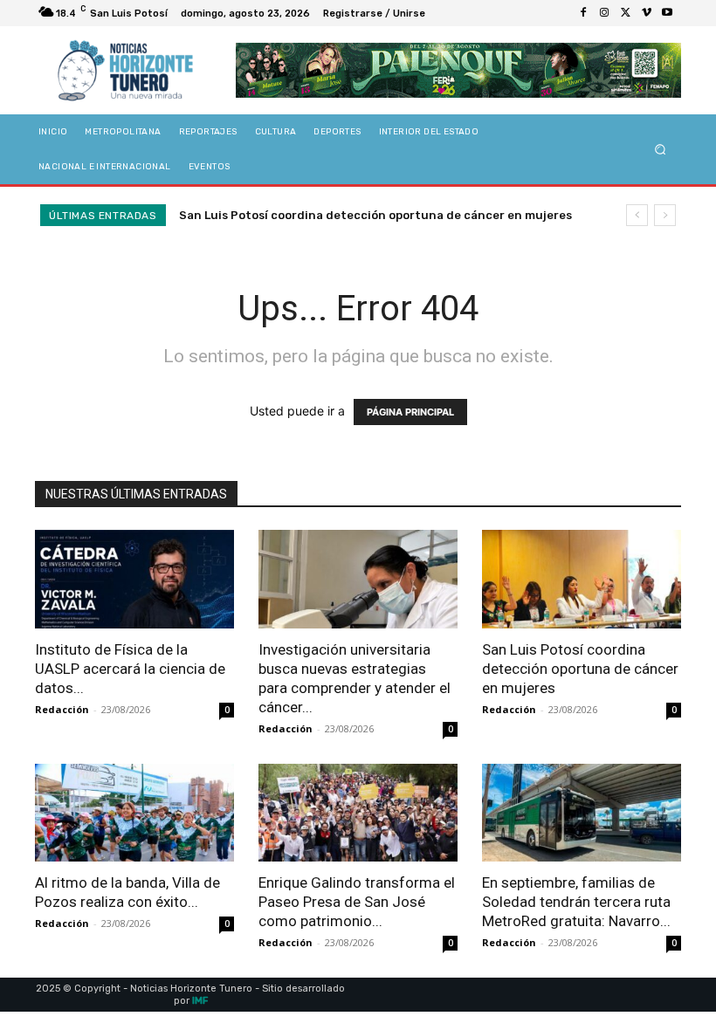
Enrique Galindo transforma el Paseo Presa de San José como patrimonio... (356, 902)
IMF (200, 1000)
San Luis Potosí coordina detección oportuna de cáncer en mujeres (375, 215)
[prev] (637, 215)
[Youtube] (667, 13)
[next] (665, 215)
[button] (661, 150)
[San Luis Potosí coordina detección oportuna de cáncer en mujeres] (581, 579)
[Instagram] (604, 13)
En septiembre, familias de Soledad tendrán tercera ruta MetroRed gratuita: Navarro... (576, 902)
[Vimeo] (646, 13)
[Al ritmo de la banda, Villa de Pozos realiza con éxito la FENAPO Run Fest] (134, 813)
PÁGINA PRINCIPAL (410, 412)
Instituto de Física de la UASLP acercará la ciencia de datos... (130, 669)
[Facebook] (583, 13)
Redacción (62, 709)
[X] (625, 13)
